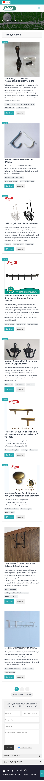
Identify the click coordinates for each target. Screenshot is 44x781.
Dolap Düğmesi (9, 512)
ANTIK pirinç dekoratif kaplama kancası (16, 593)
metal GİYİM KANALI (11, 181)
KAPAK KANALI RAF (11, 596)
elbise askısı (8, 384)
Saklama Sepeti (18, 244)
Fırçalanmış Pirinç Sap (11, 450)
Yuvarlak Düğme (26, 509)
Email (9, 113)
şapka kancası (9, 324)
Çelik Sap (24, 450)
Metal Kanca (30, 384)
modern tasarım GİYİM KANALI (14, 177)
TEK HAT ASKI (9, 108)
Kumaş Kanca (21, 324)
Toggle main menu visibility (39, 8)
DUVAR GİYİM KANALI (27, 181)
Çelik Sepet (29, 244)
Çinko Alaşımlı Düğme (11, 509)
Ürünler (9, 21)
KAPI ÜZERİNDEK (10, 589)
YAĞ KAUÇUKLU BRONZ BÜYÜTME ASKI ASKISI (19, 104)
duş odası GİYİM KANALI (12, 668)
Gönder (9, 748)
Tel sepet (8, 244)
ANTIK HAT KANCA (22, 108)
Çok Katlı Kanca (10, 672)
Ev (3, 21)
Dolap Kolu (33, 450)
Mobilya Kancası (33, 324)
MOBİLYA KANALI (28, 668)
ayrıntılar (20, 113)
